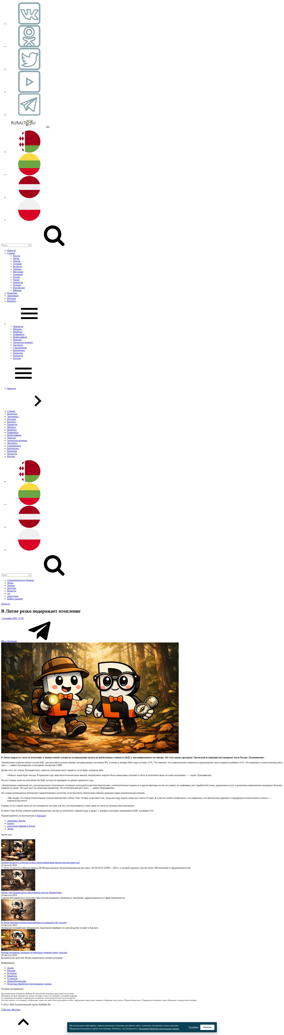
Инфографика (20, 337)
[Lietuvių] (29, 174)
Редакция (12, 973)
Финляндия (19, 287)
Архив (10, 968)
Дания (16, 279)
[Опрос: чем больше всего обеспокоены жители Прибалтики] (18, 890)
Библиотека (19, 350)
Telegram (41, 815)
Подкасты (18, 355)
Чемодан (17, 339)
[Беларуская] (29, 152)
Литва (16, 258)
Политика (12, 293)
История (11, 298)
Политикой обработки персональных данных (159, 1029)
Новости (11, 250)
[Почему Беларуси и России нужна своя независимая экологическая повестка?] (18, 860)
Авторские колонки (23, 342)
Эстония (17, 264)
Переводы (18, 326)
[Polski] (29, 220)
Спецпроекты (20, 347)
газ (8, 593)
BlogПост (18, 331)
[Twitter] (29, 69)
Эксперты (18, 345)
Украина (17, 269)
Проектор (18, 353)
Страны (11, 253)
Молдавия (18, 271)
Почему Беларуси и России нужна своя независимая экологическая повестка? (40, 862)
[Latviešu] (29, 197)
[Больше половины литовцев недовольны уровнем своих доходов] (18, 950)
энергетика (12, 596)
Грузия (16, 277)
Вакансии (12, 976)
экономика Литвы (16, 820)
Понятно (207, 1027)
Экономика (12, 295)
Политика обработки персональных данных (29, 984)
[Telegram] (29, 114)
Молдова (11, 588)
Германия (18, 274)
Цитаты (17, 358)
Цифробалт (18, 334)
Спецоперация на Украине (20, 580)
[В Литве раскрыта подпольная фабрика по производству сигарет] (18, 920)
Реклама (11, 970)
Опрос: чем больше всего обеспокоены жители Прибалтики (31, 892)
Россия (16, 256)
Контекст (11, 301)
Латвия (16, 261)
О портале (12, 978)
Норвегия (18, 282)
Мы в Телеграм (9, 641)
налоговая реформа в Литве (21, 826)
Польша (17, 285)
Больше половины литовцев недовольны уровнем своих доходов (34, 952)
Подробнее (194, 1027)
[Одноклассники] (29, 46)
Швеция (17, 290)
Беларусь (17, 266)
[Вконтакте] (29, 23)
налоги (10, 823)
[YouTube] (29, 92)
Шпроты (17, 329)
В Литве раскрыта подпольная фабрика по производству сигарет (34, 922)
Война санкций (15, 599)
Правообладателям (16, 981)
